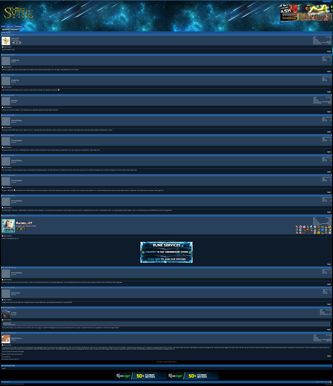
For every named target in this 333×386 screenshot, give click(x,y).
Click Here (329, 41)
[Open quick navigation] (331, 26)
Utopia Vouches (172, 361)
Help (322, 381)
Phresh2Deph (16, 120)
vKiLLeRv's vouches (162, 361)
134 (330, 38)
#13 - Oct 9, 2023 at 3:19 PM (9, 307)
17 (330, 98)
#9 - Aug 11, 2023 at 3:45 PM (9, 195)
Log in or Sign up (326, 1)
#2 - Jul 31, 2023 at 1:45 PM (8, 54)
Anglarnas (15, 60)
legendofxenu (16, 338)
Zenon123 (15, 38)
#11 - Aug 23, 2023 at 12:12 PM (9, 267)
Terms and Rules (329, 384)
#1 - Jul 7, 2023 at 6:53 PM (8, 34)
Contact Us (318, 381)
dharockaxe (15, 293)
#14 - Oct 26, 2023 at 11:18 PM (9, 332)
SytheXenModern (5, 381)
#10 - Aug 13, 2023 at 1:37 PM (9, 215)
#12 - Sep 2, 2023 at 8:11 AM (9, 287)
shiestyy (14, 100)
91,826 (329, 218)
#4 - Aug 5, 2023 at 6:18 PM (8, 95)
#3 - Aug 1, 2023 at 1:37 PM (8, 74)
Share (329, 51)
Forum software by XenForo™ (12, 384)
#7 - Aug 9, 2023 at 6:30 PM (8, 155)
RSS (330, 382)
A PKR (13, 313)
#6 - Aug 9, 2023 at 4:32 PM (8, 135)
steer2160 (4, 356)
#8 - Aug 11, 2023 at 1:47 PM (9, 175)
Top (328, 381)
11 (330, 336)
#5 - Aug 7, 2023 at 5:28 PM (8, 115)
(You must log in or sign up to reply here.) (10, 359)
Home (325, 381)
